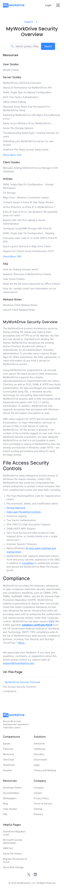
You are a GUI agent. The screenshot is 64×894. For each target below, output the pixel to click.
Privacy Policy (41, 798)
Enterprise (39, 743)
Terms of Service (43, 803)
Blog (5, 803)
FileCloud (8, 748)
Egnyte (6, 743)
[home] (13, 5)
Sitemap (38, 808)
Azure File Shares (12, 853)
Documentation (11, 793)
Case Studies (10, 808)
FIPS (51, 621)
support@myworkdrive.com (18, 663)
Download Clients (12, 787)
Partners (38, 814)
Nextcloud (8, 754)
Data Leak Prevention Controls (24, 511)
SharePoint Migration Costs (14, 833)
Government (40, 759)
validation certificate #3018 (37, 624)
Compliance (9, 691)
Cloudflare (28, 563)
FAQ (5, 814)
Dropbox (7, 770)
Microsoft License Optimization (12, 841)
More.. (21, 642)
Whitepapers (10, 798)
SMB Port (8, 848)
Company (39, 787)
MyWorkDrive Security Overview (22, 682)
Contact (38, 793)
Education (39, 754)
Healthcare (39, 748)
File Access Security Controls (19, 686)
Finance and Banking (45, 770)
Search (48, 46)
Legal (36, 765)
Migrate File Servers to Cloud (15, 860)
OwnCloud (8, 759)
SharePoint (9, 765)
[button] (58, 5)
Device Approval (16, 507)
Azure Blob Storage (13, 867)
